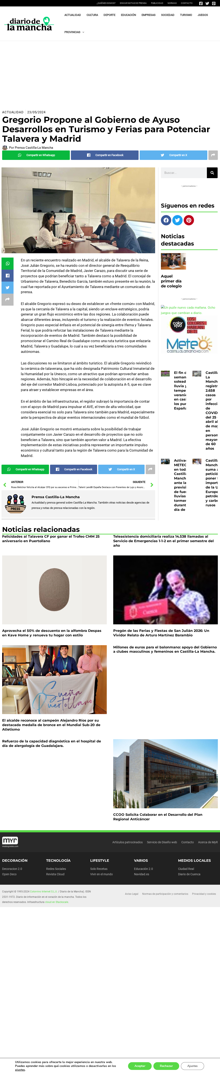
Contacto (186, 3)
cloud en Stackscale (56, 902)
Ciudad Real (186, 869)
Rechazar (166, 1066)
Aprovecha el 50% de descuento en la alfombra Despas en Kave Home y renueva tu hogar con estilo (51, 633)
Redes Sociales (56, 869)
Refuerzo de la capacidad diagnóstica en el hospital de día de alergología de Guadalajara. (51, 743)
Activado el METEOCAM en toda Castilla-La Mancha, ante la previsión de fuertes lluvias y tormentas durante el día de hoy (185, 485)
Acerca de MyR (208, 842)
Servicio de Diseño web (162, 842)
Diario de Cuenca (189, 874)
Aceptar (139, 1066)
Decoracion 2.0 (12, 869)
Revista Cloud (55, 874)
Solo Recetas (98, 869)
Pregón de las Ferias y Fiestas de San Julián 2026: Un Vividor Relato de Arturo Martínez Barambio (161, 633)
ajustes (20, 1070)
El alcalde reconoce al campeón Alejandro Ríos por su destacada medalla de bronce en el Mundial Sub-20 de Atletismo (51, 724)
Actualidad (13, 112)
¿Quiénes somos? (106, 3)
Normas (172, 3)
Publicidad (157, 3)
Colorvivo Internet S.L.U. (44, 891)
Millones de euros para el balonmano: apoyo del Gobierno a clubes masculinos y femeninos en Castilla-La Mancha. (165, 649)
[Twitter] (207, 3)
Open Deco (9, 874)
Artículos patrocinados (127, 842)
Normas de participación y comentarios (165, 893)
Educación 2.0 (143, 869)
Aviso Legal (131, 893)
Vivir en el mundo (101, 874)
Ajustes (192, 1066)
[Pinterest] (214, 3)
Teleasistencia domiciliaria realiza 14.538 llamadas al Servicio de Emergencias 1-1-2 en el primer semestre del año (163, 541)
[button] (82, 32)
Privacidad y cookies (204, 893)
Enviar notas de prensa (133, 3)
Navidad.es (141, 874)
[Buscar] (212, 172)
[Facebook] (201, 3)
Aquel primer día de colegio (171, 281)
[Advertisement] (110, 73)
